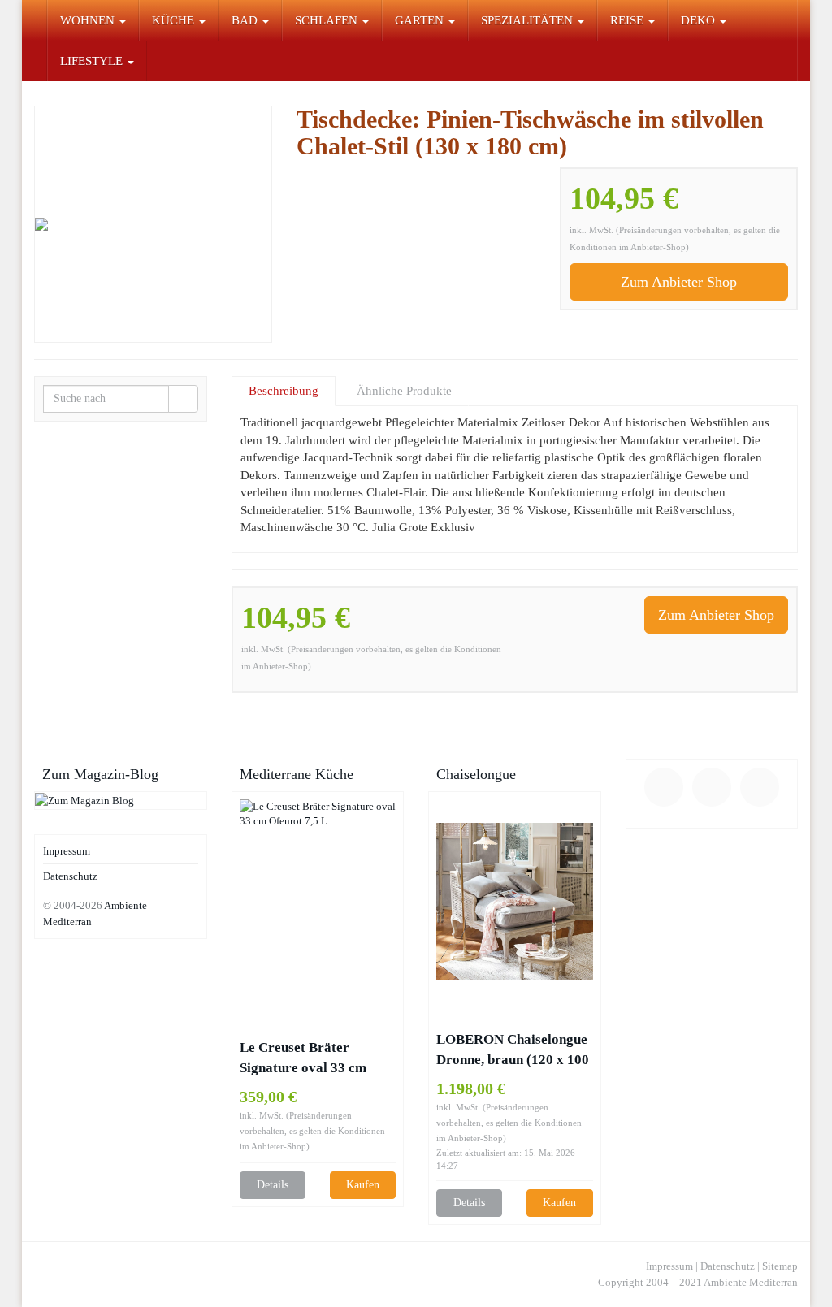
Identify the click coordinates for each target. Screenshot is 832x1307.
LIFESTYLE (93, 60)
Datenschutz (70, 876)
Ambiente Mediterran (751, 1282)
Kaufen (362, 1185)
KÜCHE (174, 20)
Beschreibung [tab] (283, 390)
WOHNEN (89, 20)
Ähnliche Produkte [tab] (404, 390)
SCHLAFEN (328, 20)
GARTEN (421, 20)
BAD (246, 20)
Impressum (66, 851)
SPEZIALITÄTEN (528, 20)
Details (272, 1185)
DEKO (699, 20)
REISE (628, 20)
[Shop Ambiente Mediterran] (34, 20)
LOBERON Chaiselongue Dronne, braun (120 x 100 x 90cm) (512, 1051)
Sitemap (780, 1266)
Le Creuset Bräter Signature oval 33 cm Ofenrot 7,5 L (303, 1059)
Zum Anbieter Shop (679, 282)
